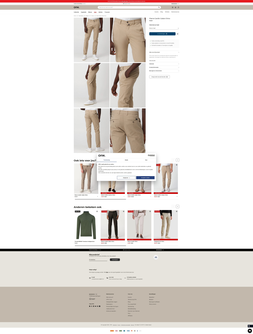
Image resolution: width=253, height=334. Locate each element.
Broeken (87, 15)
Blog (161, 12)
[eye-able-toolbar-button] (249, 326)
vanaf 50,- (80, 3)
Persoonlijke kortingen (112, 306)
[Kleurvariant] (97, 196)
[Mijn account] (172, 7)
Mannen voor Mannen (134, 311)
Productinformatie (153, 67)
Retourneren (152, 304)
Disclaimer (115, 324)
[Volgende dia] (177, 160)
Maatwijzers (109, 304)
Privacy (119, 324)
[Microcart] (178, 7)
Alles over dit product (154, 52)
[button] (175, 7)
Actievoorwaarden (111, 311)
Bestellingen (152, 294)
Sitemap (132, 324)
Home (75, 15)
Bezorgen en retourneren (155, 70)
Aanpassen (125, 177)
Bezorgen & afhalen (154, 301)
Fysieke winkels (126, 3)
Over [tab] (146, 159)
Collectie (76, 12)
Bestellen (151, 297)
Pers (129, 313)
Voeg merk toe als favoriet (158, 76)
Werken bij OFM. (132, 299)
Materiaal (151, 63)
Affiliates (130, 315)
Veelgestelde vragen (111, 301)
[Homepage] (77, 7)
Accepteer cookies (145, 177)
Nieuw (90, 12)
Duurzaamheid (132, 304)
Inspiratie (83, 12)
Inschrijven (115, 259)
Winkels (167, 12)
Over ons (130, 294)
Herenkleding (80, 15)
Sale (95, 12)
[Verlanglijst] (175, 7)
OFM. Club (109, 299)
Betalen (151, 299)
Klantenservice (175, 12)
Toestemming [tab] (107, 159)
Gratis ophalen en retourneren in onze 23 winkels (163, 43)
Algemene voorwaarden (125, 324)
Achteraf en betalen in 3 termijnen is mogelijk (162, 45)
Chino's (92, 15)
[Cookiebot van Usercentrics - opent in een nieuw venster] (149, 156)
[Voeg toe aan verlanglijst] (177, 33)
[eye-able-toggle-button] (251, 326)
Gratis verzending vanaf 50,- (158, 40)
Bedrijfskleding (132, 308)
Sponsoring (131, 306)
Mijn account (109, 297)
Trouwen (107, 12)
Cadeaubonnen (110, 308)
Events (156, 12)
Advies (100, 12)
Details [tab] (126, 159)
